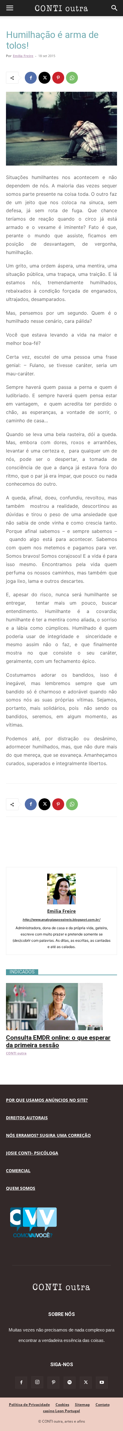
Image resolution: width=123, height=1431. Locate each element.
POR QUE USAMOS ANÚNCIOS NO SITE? (47, 1100)
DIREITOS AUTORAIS (27, 1117)
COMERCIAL (18, 1170)
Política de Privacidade (29, 1404)
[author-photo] (61, 902)
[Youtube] (102, 1383)
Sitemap (82, 1404)
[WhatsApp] (72, 78)
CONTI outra (16, 1053)
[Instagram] (37, 1382)
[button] (9, 8)
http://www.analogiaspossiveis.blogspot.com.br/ (61, 920)
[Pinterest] (58, 78)
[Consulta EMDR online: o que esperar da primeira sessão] (61, 986)
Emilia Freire (23, 55)
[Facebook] (31, 78)
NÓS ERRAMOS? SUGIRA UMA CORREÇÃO (48, 1135)
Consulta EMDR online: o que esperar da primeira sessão (58, 1041)
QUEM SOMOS (20, 1188)
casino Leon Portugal (61, 1410)
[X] (44, 78)
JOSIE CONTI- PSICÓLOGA (32, 1153)
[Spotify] (70, 1383)
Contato (103, 1404)
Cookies (62, 1404)
